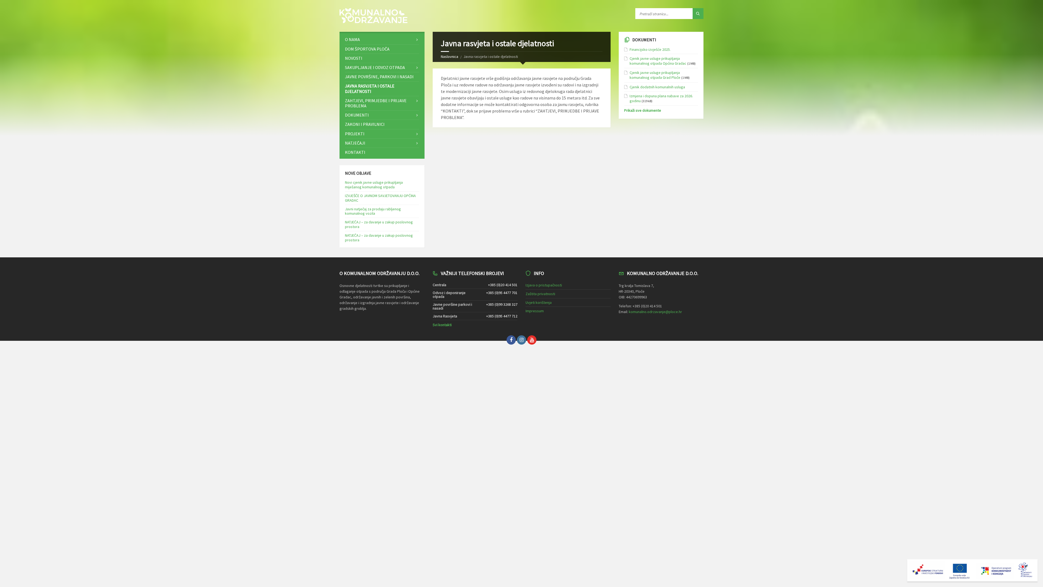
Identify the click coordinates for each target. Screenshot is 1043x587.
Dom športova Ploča (367, 49)
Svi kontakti (442, 324)
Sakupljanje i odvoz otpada (375, 67)
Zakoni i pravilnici (365, 124)
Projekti (355, 133)
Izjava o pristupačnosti (544, 285)
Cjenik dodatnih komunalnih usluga (657, 87)
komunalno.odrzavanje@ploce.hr (655, 311)
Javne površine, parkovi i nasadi (379, 76)
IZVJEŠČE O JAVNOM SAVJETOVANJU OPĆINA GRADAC (380, 198)
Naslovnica (449, 56)
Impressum (535, 310)
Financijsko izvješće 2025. (650, 49)
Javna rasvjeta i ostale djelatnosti (369, 88)
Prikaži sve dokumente (642, 110)
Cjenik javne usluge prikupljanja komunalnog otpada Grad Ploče (655, 75)
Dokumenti (357, 115)
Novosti (353, 58)
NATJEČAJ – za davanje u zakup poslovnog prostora (379, 224)
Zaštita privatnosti (540, 293)
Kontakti (355, 152)
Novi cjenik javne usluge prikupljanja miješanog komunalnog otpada (374, 184)
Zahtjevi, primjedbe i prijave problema (376, 103)
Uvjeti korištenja (539, 302)
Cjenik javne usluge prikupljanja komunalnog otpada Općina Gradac (658, 61)
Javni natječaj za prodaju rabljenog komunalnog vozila (373, 211)
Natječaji (355, 143)
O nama (352, 39)
